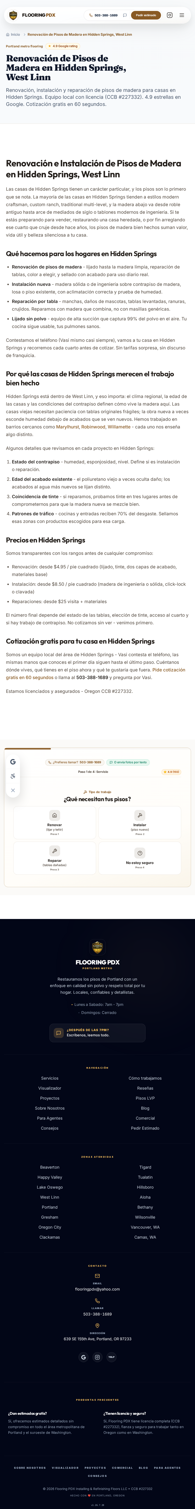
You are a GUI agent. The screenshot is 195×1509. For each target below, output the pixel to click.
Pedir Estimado (145, 1128)
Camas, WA (145, 1237)
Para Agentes (50, 1118)
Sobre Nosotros (50, 1108)
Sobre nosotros (30, 1467)
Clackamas (49, 1237)
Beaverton (49, 1167)
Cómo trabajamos (145, 1078)
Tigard (145, 1167)
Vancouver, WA (145, 1227)
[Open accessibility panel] (13, 776)
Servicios (49, 1078)
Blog (145, 1108)
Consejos (49, 1128)
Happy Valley (50, 1177)
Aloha (145, 1197)
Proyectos (49, 1098)
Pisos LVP (145, 1098)
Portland (50, 1207)
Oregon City (50, 1227)
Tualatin (145, 1177)
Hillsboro (145, 1187)
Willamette (119, 427)
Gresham (49, 1217)
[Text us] (124, 15)
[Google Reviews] (83, 1357)
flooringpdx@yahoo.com (97, 1289)
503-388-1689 (97, 1314)
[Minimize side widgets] (13, 790)
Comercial (145, 1118)
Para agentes (167, 1467)
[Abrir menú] (182, 15)
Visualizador (49, 1088)
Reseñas (145, 1088)
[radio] (54, 822)
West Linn (49, 1197)
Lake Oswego (50, 1187)
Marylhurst (67, 427)
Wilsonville (145, 1217)
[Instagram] (97, 1357)
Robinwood (93, 427)
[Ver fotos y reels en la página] (170, 15)
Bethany (145, 1207)
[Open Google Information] (13, 762)
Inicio (15, 34)
